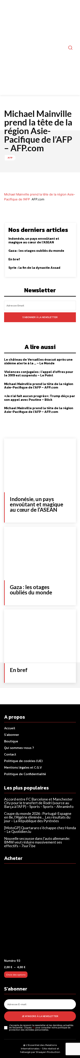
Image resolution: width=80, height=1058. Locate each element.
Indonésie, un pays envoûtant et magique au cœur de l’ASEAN (33, 240)
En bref (14, 259)
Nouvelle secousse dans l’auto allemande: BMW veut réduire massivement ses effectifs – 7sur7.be (37, 842)
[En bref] (40, 636)
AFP (10, 157)
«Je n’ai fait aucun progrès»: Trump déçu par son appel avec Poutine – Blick (39, 397)
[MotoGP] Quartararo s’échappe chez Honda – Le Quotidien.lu (40, 829)
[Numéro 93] (40, 912)
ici (33, 1027)
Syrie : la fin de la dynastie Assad (34, 267)
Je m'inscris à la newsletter (40, 1016)
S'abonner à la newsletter (40, 317)
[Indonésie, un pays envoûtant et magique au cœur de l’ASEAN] (40, 465)
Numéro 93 (12, 961)
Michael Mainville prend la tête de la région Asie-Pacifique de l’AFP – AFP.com (38, 385)
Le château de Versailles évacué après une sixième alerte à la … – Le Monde (38, 361)
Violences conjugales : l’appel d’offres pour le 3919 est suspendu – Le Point (38, 373)
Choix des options (15, 974)
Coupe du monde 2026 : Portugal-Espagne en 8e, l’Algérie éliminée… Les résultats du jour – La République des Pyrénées (37, 817)
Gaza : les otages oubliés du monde (36, 250)
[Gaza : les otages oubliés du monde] (40, 553)
